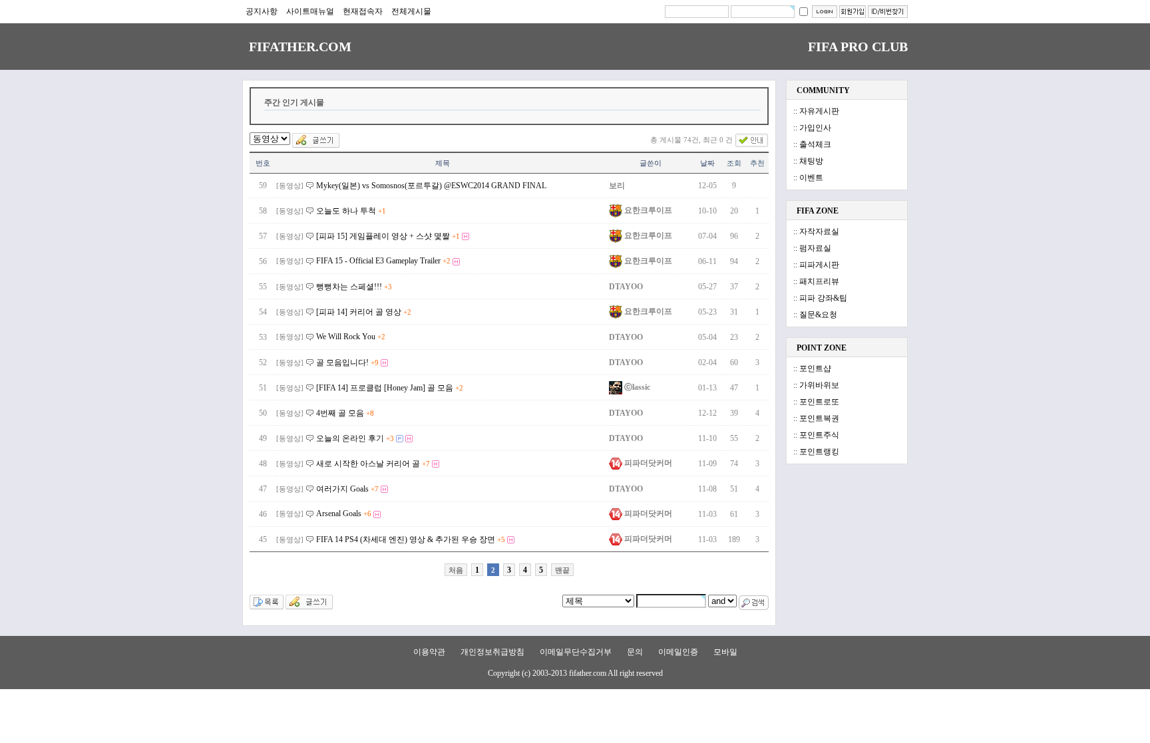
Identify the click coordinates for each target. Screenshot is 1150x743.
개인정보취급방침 (492, 652)
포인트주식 (819, 435)
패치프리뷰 (819, 281)
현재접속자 (363, 11)
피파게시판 (819, 264)
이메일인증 (678, 652)
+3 (388, 287)
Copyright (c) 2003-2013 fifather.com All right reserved (575, 673)
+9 (375, 363)
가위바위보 (819, 385)
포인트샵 (815, 368)
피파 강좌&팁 (823, 298)
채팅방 (811, 161)
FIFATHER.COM (300, 46)
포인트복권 (819, 418)
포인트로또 (819, 401)
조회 (734, 163)
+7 (426, 464)
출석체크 (815, 144)
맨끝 (562, 570)
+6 (367, 514)
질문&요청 (818, 314)
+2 (447, 261)
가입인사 (815, 127)
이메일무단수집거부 (576, 652)
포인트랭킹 (819, 451)
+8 (370, 413)
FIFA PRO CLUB (858, 46)
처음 (456, 570)
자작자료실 (819, 231)
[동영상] (289, 186)
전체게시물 (411, 11)
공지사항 (262, 11)
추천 (757, 163)
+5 (501, 539)
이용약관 (429, 652)
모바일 (725, 652)
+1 (382, 211)
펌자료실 (815, 248)
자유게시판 (819, 111)
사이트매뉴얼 (310, 11)
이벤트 (811, 177)
